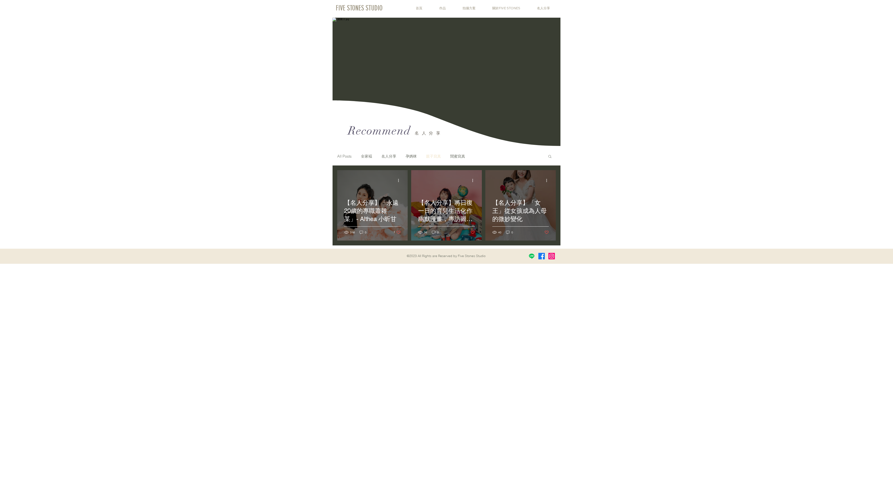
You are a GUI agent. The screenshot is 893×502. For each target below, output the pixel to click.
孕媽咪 (411, 156)
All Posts (344, 156)
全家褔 (366, 156)
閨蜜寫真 (457, 156)
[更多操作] (400, 180)
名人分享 (388, 156)
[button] (550, 156)
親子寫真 (433, 156)
